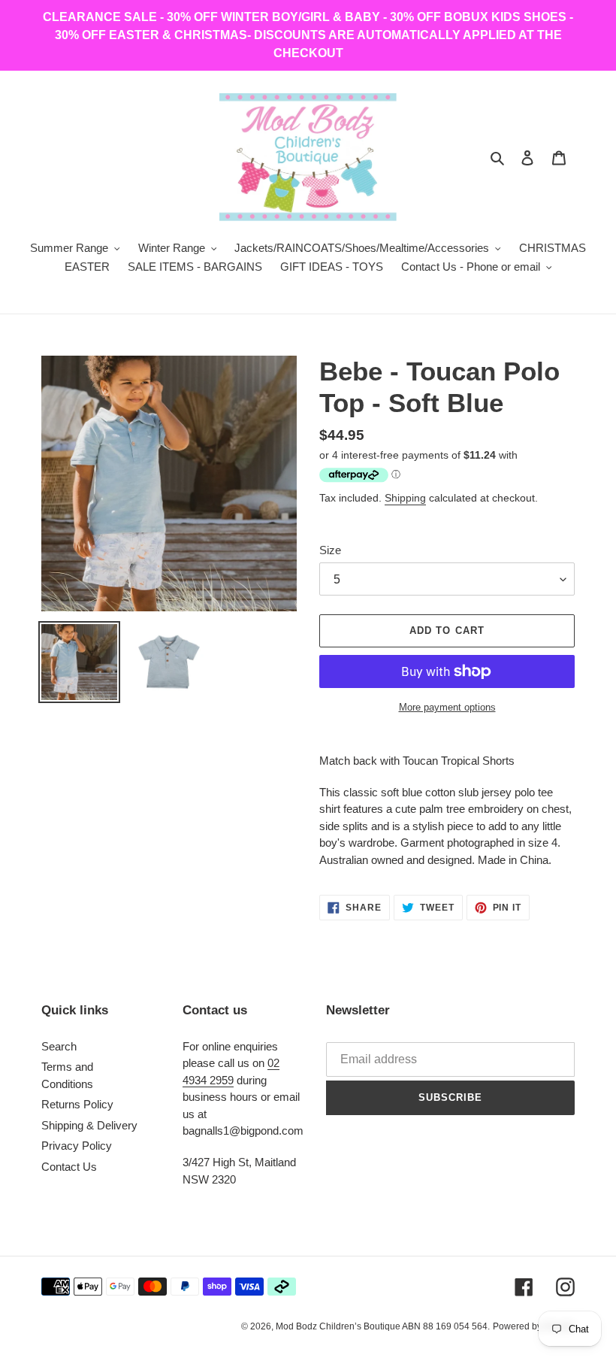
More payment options (447, 707)
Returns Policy (77, 1104)
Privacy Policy (76, 1145)
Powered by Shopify (534, 1326)
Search (59, 1046)
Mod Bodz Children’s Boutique (339, 1326)
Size (330, 550)
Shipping (405, 498)
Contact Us (69, 1166)
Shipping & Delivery (89, 1125)
